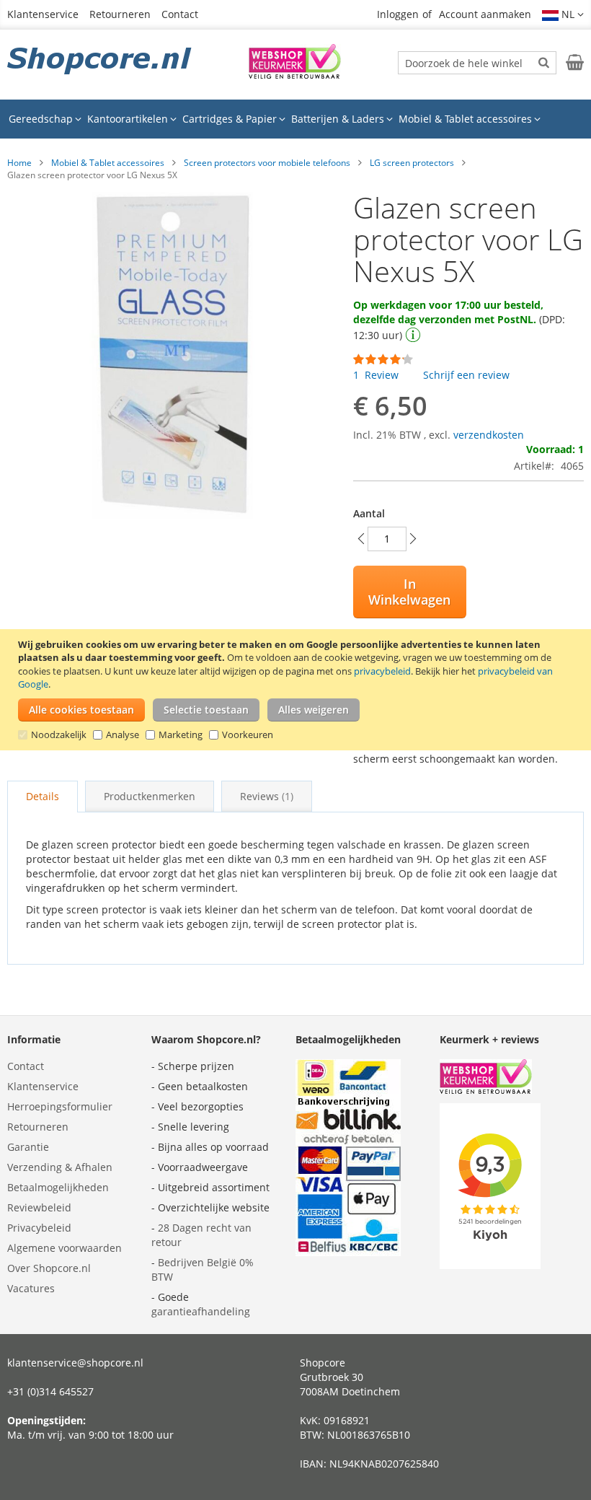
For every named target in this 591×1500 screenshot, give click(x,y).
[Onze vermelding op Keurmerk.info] (295, 75)
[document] (297, 690)
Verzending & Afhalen (59, 1167)
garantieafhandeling (200, 1311)
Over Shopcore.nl (49, 1268)
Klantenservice (43, 14)
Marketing (181, 734)
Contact (179, 14)
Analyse (122, 734)
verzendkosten (488, 435)
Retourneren (120, 14)
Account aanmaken (485, 14)
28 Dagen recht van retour (201, 1235)
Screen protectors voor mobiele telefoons (267, 163)
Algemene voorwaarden (64, 1248)
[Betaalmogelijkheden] (348, 1252)
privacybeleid (382, 671)
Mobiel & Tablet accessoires (107, 163)
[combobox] (477, 62)
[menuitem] (45, 119)
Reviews (265, 796)
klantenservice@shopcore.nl (75, 1362)
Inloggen (398, 14)
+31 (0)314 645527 (50, 1391)
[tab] (42, 796)
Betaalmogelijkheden (58, 1187)
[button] (563, 14)
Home (19, 163)
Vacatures (31, 1288)
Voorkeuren (247, 734)
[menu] (295, 119)
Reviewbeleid (39, 1207)
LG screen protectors (412, 163)
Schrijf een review (466, 375)
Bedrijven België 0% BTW (202, 1269)
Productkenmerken (149, 796)
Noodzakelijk (58, 734)
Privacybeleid (39, 1227)
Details (42, 796)
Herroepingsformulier (59, 1106)
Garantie (28, 1147)
